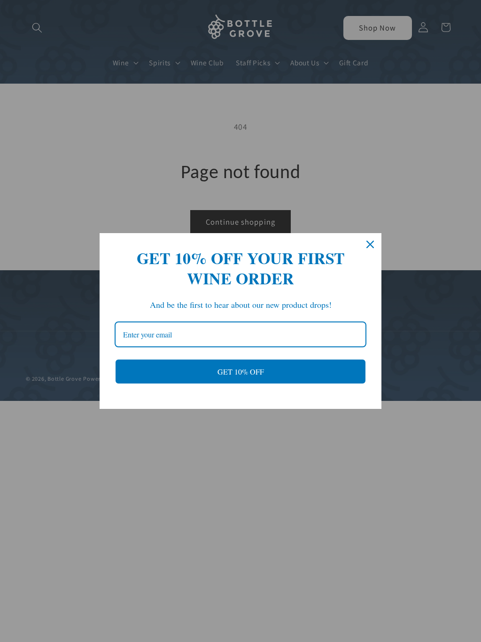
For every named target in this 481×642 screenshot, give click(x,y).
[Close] (370, 244)
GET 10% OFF (240, 371)
